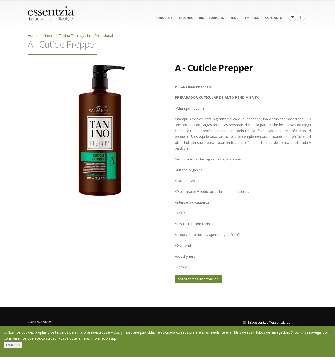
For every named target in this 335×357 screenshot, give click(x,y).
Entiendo (13, 344)
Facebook (301, 17)
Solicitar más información (198, 279)
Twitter (292, 17)
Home (33, 35)
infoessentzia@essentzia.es (269, 322)
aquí (114, 338)
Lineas (48, 35)
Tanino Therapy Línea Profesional (86, 35)
